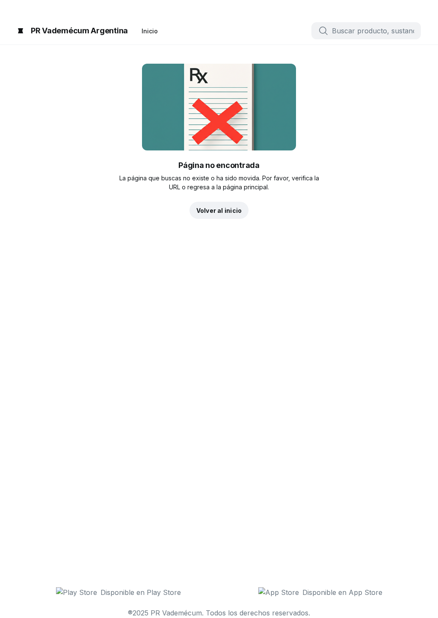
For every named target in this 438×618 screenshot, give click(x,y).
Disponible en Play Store (141, 592)
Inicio (150, 31)
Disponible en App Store (342, 592)
